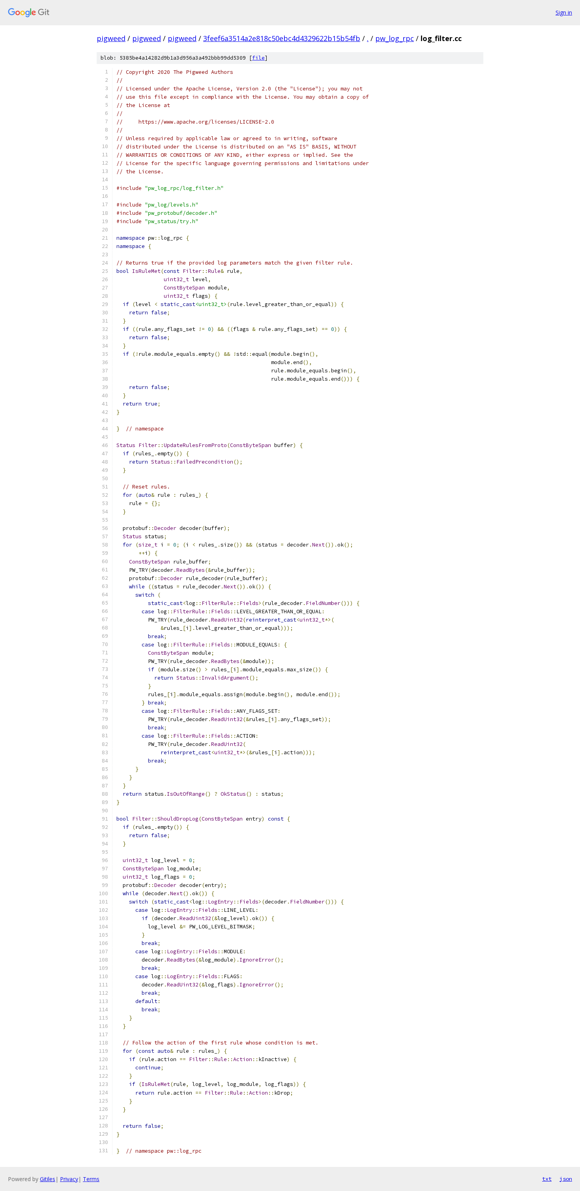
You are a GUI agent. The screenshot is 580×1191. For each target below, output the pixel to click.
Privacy (69, 1179)
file (258, 57)
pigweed (111, 38)
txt (547, 1178)
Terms (91, 1179)
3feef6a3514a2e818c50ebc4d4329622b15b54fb (281, 38)
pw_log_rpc (394, 38)
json (565, 1178)
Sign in (564, 12)
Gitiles (47, 1179)
